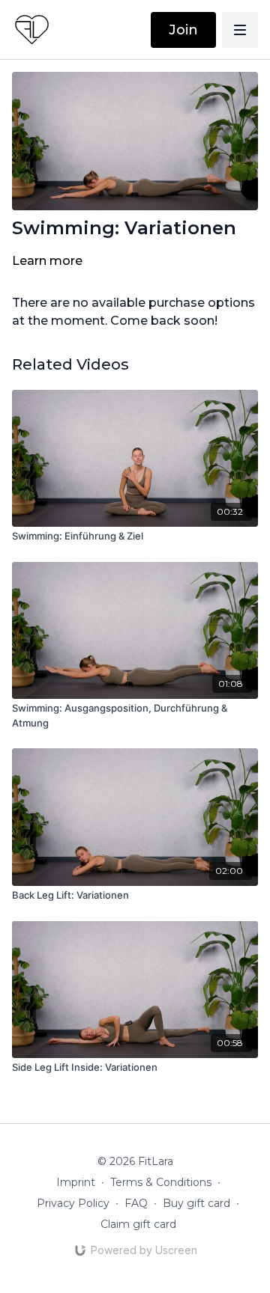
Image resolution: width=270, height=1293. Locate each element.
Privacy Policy (73, 1203)
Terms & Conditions (161, 1182)
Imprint (75, 1182)
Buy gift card (196, 1203)
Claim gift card (138, 1224)
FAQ (136, 1203)
